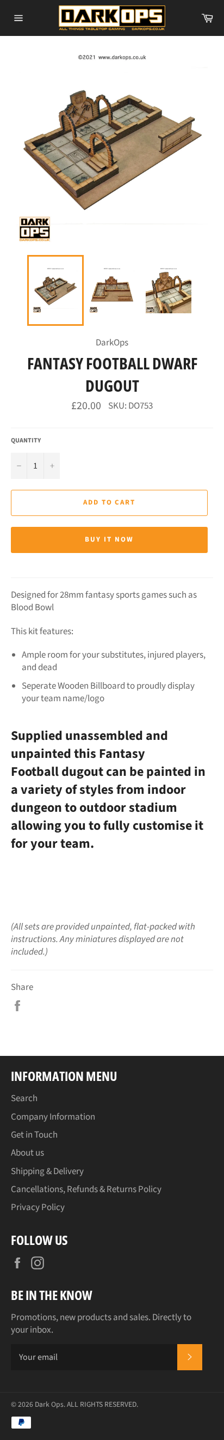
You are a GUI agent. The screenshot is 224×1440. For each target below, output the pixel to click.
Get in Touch (34, 1134)
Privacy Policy (38, 1207)
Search (24, 1098)
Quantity (26, 440)
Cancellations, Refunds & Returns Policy (86, 1189)
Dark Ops (49, 1404)
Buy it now (109, 539)
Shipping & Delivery (47, 1171)
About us (27, 1152)
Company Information (53, 1116)
